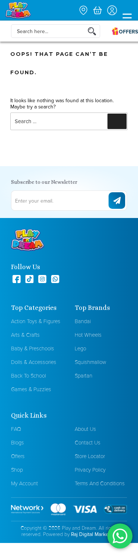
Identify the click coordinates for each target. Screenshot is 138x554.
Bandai (83, 321)
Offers (18, 456)
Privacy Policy (90, 470)
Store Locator (90, 456)
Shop (17, 470)
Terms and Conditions (100, 483)
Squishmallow (90, 362)
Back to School (28, 375)
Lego (80, 348)
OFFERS (128, 32)
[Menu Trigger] (126, 17)
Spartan (83, 375)
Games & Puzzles (31, 389)
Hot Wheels (88, 335)
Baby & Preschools (32, 348)
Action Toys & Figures (35, 321)
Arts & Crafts (25, 335)
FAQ (16, 429)
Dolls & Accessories (33, 362)
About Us (85, 429)
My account (24, 483)
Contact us (87, 442)
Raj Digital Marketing (94, 534)
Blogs (17, 442)
